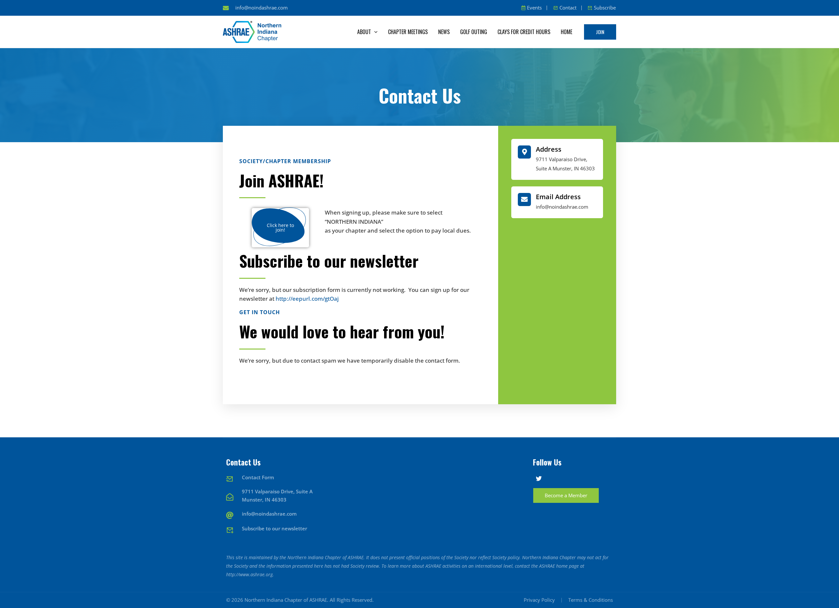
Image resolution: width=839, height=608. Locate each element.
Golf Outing (473, 32)
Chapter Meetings (408, 32)
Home (566, 32)
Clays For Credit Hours (524, 32)
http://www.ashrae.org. (250, 574)
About (364, 32)
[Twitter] (539, 478)
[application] (374, 31)
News (444, 32)
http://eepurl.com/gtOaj (307, 298)
